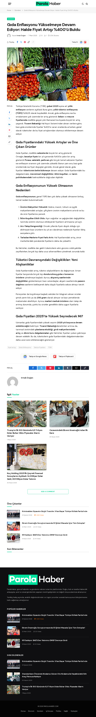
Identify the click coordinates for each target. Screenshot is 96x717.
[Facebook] (9, 112)
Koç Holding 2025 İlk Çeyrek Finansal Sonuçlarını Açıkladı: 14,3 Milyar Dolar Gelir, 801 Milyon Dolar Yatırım (25, 476)
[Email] (9, 136)
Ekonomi (31, 711)
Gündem (11, 19)
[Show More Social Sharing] (33, 42)
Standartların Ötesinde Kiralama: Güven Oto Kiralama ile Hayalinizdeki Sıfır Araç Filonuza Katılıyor (54, 675)
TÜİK (50, 347)
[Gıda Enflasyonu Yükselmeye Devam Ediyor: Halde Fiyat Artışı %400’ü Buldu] (48, 74)
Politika (58, 711)
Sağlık (66, 711)
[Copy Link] (28, 42)
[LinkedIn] (9, 124)
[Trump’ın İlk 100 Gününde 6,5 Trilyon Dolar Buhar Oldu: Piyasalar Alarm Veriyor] (26, 414)
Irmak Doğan (21, 36)
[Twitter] (9, 118)
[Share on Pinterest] (25, 42)
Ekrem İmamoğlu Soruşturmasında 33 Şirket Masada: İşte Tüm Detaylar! (53, 523)
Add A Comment (48, 492)
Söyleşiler (74, 711)
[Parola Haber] (48, 4)
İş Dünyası (49, 711)
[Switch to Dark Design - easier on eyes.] (82, 4)
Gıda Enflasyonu (25, 347)
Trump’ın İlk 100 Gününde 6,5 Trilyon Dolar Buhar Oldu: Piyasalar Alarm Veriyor (24, 433)
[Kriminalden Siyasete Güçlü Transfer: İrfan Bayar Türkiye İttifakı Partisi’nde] (13, 514)
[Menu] (9, 3)
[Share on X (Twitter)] (21, 42)
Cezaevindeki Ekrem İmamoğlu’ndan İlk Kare (69, 431)
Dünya (23, 711)
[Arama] (86, 3)
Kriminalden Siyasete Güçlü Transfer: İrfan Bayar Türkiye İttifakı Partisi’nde (54, 511)
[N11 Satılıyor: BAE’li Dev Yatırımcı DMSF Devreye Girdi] (13, 537)
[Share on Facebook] (17, 42)
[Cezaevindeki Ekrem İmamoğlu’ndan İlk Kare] (69, 414)
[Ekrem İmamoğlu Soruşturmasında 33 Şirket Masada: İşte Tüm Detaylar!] (13, 526)
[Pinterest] (9, 130)
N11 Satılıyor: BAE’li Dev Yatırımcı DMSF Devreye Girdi (44, 535)
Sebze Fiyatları (39, 347)
